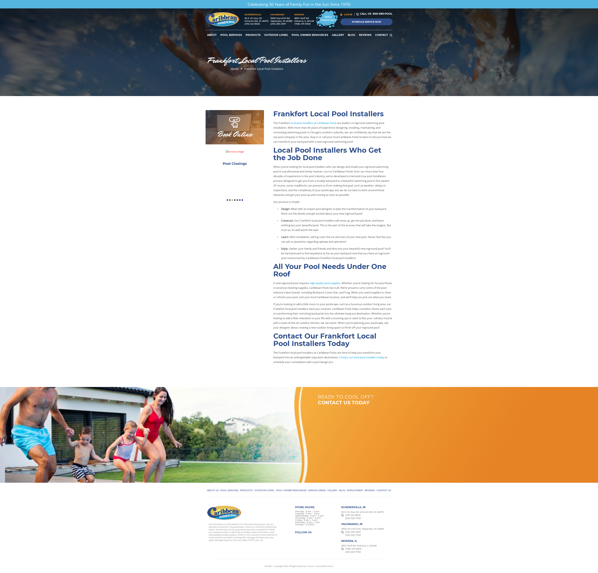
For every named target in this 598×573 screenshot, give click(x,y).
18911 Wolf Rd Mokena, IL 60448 (304, 19)
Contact (381, 35)
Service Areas (317, 490)
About (212, 35)
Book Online (235, 134)
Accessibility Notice (324, 566)
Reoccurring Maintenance (235, 163)
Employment (355, 490)
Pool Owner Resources (310, 35)
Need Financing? (328, 19)
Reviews (365, 35)
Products (253, 35)
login (348, 14)
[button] (227, 200)
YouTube (322, 538)
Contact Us (384, 490)
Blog (351, 35)
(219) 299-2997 (278, 23)
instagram (310, 538)
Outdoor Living (276, 35)
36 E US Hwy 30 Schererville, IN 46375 (256, 19)
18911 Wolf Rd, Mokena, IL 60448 (359, 545)
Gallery (338, 35)
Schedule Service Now (366, 21)
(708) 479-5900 (302, 23)
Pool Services (231, 35)
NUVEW (268, 566)
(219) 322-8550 (252, 23)
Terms (311, 566)
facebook (298, 538)
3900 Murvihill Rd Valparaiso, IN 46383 (281, 19)
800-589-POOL (382, 13)
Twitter (304, 538)
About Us (213, 490)
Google (316, 538)
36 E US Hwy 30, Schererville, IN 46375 (362, 512)
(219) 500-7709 (353, 518)
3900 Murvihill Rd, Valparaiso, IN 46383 (362, 528)
